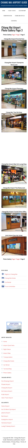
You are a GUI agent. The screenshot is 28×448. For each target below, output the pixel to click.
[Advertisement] (14, 149)
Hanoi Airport (5, 406)
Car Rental (8, 282)
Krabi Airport (5, 394)
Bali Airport (4, 416)
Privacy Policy (15, 442)
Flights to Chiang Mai (11, 274)
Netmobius (10, 440)
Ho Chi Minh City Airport (8, 409)
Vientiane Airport (6, 423)
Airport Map (6, 353)
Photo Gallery (7, 373)
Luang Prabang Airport (8, 426)
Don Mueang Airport (7, 381)
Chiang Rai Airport (6, 388)
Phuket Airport (5, 384)
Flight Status (7, 349)
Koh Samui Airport (6, 391)
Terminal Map (7, 369)
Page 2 (18, 35)
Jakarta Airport (5, 413)
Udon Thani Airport (7, 398)
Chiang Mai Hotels (10, 278)
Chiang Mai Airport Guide (14, 2)
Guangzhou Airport (7, 419)
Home (5, 341)
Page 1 (14, 35)
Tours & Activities (10, 286)
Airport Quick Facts (8, 345)
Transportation (7, 357)
